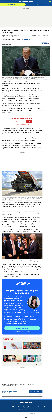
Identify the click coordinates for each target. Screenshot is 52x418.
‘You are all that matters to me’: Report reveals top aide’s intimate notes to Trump (11, 350)
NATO (16, 385)
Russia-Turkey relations (27, 384)
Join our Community (12, 4)
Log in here (39, 394)
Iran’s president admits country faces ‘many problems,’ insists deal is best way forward (32, 363)
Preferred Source (28, 39)
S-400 (33, 384)
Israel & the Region (10, 384)
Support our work (22, 328)
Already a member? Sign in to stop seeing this (22, 331)
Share (45, 43)
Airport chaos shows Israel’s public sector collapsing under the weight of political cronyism (32, 350)
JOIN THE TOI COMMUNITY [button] (36, 391)
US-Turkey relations (18, 384)
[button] (50, 1)
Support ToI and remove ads (39, 4)
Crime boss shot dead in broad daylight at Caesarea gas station (12, 363)
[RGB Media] (23, 413)
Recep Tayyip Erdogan (7, 385)
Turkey (13, 385)
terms (28, 124)
